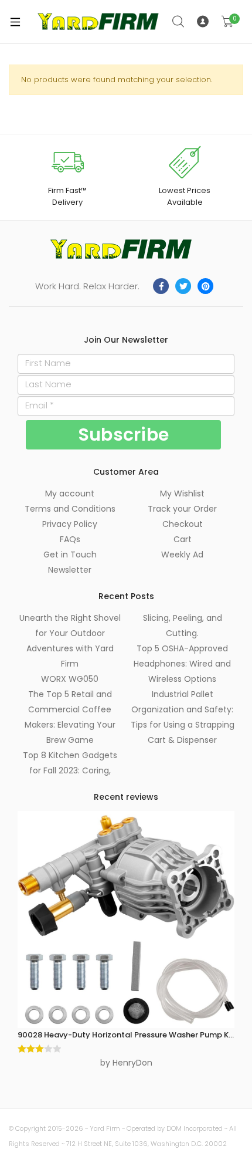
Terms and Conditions (70, 509)
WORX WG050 (69, 679)
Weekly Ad (182, 554)
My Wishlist (182, 493)
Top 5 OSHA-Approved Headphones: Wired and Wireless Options (182, 664)
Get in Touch (70, 554)
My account (69, 493)
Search (178, 22)
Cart (182, 539)
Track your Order (182, 509)
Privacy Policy (69, 524)
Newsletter (69, 570)
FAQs (70, 539)
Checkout (182, 524)
